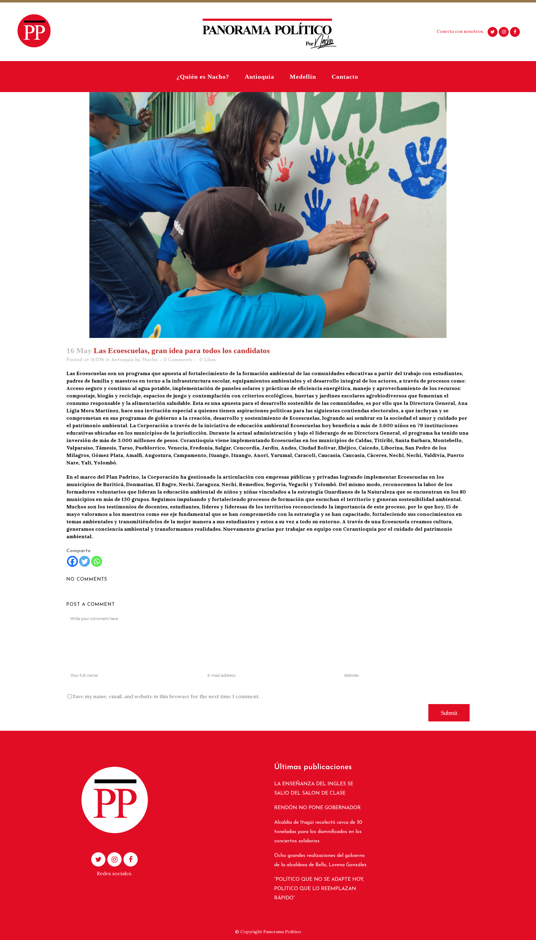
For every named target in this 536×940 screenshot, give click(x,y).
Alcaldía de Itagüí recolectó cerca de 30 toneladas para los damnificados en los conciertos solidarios (318, 832)
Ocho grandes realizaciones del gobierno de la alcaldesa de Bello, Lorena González (320, 860)
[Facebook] (72, 561)
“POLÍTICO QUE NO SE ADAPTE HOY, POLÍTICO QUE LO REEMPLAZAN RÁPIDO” (319, 889)
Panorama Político (282, 931)
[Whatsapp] (96, 561)
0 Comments (177, 359)
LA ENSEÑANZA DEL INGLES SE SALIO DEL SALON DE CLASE (313, 789)
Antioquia (122, 359)
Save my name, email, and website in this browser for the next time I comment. (166, 696)
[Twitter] (84, 561)
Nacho (150, 359)
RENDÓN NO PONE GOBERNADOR (317, 807)
